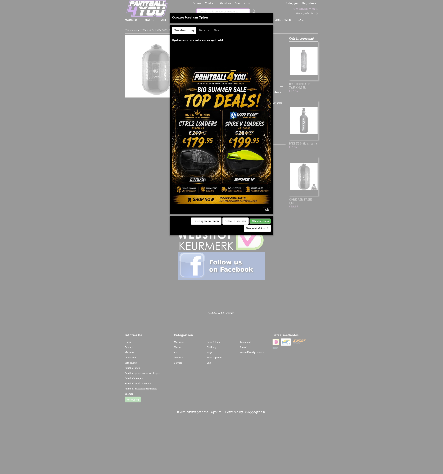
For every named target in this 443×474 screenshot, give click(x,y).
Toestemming (184, 30)
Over (217, 30)
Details (204, 30)
